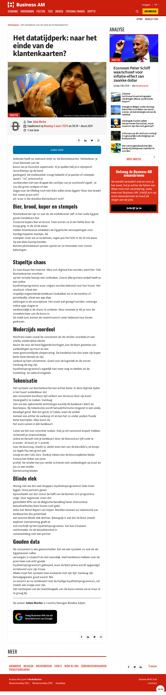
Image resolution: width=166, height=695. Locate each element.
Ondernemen (27, 11)
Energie (59, 11)
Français (153, 666)
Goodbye (60, 683)
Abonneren (150, 11)
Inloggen (146, 4)
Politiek (40, 11)
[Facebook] (128, 666)
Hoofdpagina (13, 24)
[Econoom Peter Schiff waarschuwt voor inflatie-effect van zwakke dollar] (134, 36)
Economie (13, 11)
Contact (152, 683)
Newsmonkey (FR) (42, 683)
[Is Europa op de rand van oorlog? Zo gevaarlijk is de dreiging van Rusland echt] (116, 132)
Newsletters (151, 19)
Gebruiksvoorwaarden (94, 666)
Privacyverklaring (19, 670)
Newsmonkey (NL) (19, 683)
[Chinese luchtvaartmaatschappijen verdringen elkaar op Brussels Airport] (116, 94)
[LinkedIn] (140, 666)
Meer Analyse (142, 158)
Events (58, 666)
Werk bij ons (71, 666)
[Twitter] (134, 666)
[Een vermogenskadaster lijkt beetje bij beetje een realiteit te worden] (116, 145)
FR (156, 4)
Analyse (14, 115)
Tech (50, 11)
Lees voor (57, 149)
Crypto (91, 11)
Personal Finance (75, 11)
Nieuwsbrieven (44, 666)
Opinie (139, 19)
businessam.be (142, 85)
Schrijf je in (134, 208)
